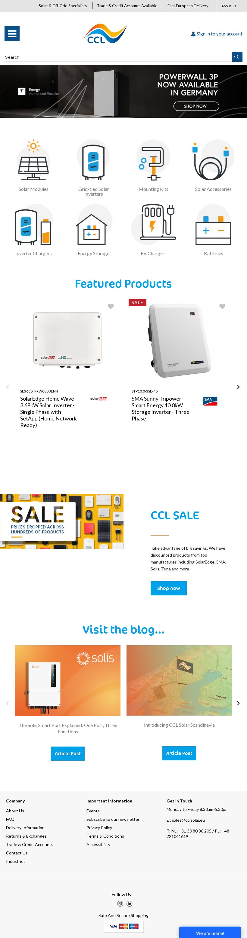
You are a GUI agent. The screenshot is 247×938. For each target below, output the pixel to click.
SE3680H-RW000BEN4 (39, 391)
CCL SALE (175, 515)
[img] (120, 904)
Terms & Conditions (105, 836)
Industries (16, 861)
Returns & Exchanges (26, 836)
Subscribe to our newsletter (112, 819)
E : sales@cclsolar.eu (186, 820)
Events (93, 810)
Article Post (68, 753)
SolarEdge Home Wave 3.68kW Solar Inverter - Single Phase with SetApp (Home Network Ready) (48, 411)
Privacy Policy (99, 827)
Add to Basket (93, 467)
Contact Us (17, 852)
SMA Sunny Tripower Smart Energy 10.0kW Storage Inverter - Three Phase (160, 408)
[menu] (12, 33)
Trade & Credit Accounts (29, 844)
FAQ (10, 819)
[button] (237, 57)
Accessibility (98, 844)
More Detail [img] (42, 467)
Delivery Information (25, 827)
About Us (228, 6)
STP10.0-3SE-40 (145, 391)
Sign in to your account (219, 33)
